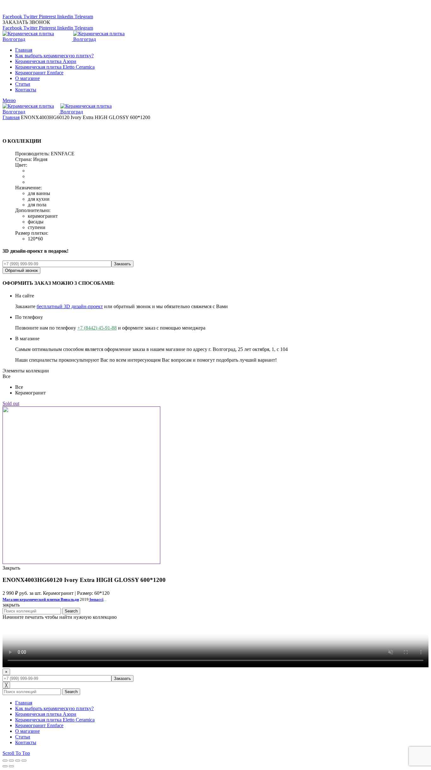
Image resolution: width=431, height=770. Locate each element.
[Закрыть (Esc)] (5, 760)
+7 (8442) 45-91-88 (97, 327)
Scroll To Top (16, 753)
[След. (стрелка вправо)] (11, 766)
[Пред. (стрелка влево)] (5, 766)
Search (71, 611)
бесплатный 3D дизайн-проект (70, 306)
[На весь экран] (17, 760)
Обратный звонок (21, 270)
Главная (11, 117)
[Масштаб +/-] (24, 760)
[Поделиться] (11, 760)
